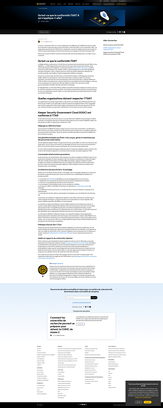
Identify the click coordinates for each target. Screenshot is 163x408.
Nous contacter (40, 372)
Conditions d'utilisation (42, 378)
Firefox (109, 379)
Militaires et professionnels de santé (92, 354)
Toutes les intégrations (42, 393)
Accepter (147, 402)
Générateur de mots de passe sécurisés (116, 352)
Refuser (139, 402)
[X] (79, 404)
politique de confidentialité (143, 397)
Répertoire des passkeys (63, 389)
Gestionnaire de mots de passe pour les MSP (67, 358)
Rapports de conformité (90, 370)
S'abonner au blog (44, 32)
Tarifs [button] (64, 4)
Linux (109, 375)
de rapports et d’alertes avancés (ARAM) (77, 243)
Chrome (110, 377)
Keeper (41, 4)
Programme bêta (112, 387)
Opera (109, 385)
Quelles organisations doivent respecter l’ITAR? (112, 48)
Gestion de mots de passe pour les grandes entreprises (70, 348)
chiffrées (52, 179)
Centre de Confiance (41, 352)
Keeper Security (57, 263)
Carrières (39, 365)
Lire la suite (80, 324)
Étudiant (86, 352)
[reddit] (84, 404)
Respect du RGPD (41, 356)
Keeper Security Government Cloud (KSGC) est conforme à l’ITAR (113, 53)
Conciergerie (88, 383)
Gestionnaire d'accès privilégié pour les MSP (67, 360)
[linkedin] (77, 404)
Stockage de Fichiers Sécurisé (91, 364)
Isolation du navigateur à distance (65, 356)
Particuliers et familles (89, 350)
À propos (39, 348)
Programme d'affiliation (113, 366)
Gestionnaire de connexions (91, 372)
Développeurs (61, 397)
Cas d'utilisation (61, 372)
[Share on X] (118, 32)
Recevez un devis (97, 4)
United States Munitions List (81, 68)
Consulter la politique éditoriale (81, 302)
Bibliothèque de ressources (64, 387)
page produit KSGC (83, 256)
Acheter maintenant (121, 4)
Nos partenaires (111, 362)
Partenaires (106, 1)
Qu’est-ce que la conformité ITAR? (113, 45)
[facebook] (80, 404)
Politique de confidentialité (42, 380)
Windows (110, 373)
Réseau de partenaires (113, 364)
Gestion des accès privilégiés (64, 352)
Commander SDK (41, 385)
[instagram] (82, 404)
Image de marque (41, 362)
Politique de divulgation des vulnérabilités (46, 354)
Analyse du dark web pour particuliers (116, 348)
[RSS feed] (86, 404)
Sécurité (39, 350)
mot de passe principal (82, 186)
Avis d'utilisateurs (40, 358)
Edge (109, 383)
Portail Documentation (42, 376)
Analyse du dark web (89, 362)
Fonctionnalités (61, 376)
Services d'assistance (89, 374)
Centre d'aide (40, 370)
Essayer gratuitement (109, 4)
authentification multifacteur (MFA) (59, 233)
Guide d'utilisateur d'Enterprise (64, 381)
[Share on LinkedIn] (120, 32)
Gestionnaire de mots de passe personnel (67, 365)
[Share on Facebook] (122, 32)
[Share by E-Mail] (124, 32)
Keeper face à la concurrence (64, 385)
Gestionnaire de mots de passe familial (66, 367)
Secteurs (60, 374)
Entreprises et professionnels (91, 348)
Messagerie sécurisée (89, 368)
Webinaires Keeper (62, 395)
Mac (109, 371)
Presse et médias (40, 360)
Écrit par (58, 335)
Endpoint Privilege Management (65, 354)
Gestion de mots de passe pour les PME (66, 350)
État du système (40, 374)
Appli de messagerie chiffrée (114, 356)
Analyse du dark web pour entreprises (116, 350)
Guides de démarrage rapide (64, 383)
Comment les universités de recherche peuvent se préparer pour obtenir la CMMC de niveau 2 (62, 325)
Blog (101, 1)
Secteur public (45, 21)
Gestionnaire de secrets (90, 360)
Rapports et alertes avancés (91, 366)
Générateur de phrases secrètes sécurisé (117, 354)
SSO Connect (40, 387)
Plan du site (60, 393)
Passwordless (40, 391)
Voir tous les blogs (43, 8)
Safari (109, 381)
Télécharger (70, 4)
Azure (38, 389)
